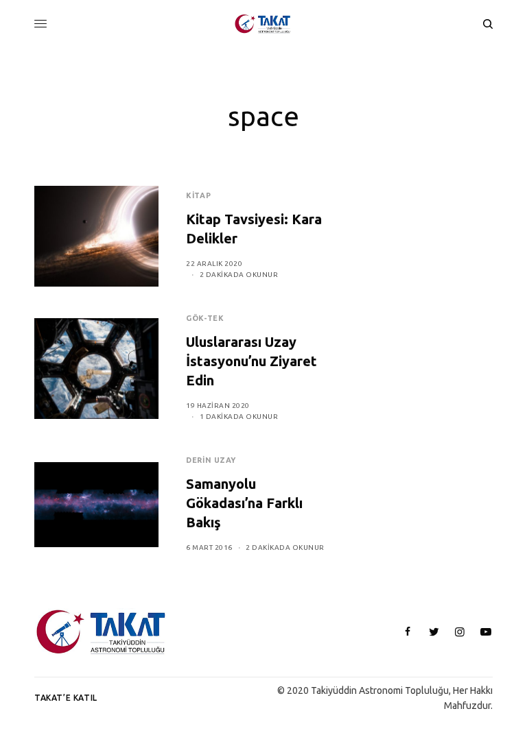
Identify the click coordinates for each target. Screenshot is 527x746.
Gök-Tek (205, 318)
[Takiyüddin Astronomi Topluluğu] (263, 24)
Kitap (198, 195)
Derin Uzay (211, 460)
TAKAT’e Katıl (65, 697)
